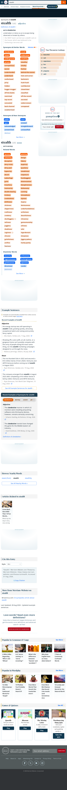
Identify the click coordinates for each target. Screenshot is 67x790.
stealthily (28, 478)
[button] (38, 7)
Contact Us (38, 758)
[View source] (32, 336)
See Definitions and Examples (52, 120)
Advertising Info (28, 758)
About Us (13, 758)
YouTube (36, 763)
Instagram (42, 763)
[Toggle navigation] (2, 2)
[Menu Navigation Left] (2, 6)
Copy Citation (20, 580)
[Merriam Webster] (52, 109)
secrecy (17, 400)
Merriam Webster (5, 750)
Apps (19, 758)
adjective (22, 23)
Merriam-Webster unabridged (19, 629)
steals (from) (6, 478)
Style (4, 564)
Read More (19, 316)
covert (25, 400)
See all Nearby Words (19, 483)
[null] (58, 116)
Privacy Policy (47, 758)
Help (7, 758)
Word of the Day (52, 113)
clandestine (8, 400)
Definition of (8, 27)
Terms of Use (57, 758)
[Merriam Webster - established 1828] (6, 2)
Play (8, 728)
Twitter (30, 763)
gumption (51, 116)
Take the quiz (58, 736)
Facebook (24, 763)
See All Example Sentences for (18, 388)
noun (19, 142)
